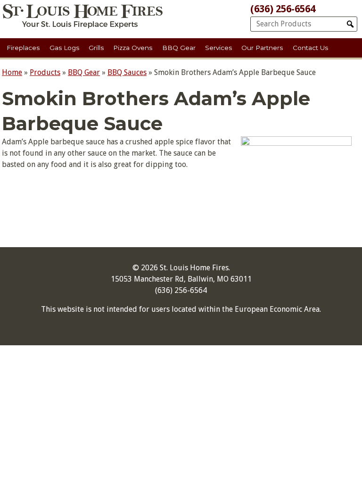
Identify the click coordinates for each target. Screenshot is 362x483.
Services (218, 47)
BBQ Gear (179, 47)
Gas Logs (64, 47)
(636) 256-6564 (282, 9)
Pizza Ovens (132, 47)
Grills (96, 47)
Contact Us (310, 47)
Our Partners (262, 47)
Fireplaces (23, 47)
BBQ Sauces (127, 72)
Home (12, 72)
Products (45, 72)
